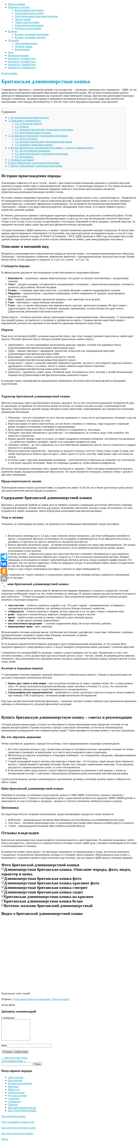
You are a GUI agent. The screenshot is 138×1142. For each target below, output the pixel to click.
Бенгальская (15, 1080)
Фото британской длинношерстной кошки (34, 162)
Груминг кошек (23, 46)
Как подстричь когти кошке (17, 1133)
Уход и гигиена (26, 138)
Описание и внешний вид (24, 120)
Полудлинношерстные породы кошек (36, 16)
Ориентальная (16, 1092)
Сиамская (13, 1098)
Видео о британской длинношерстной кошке (35, 165)
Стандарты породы (28, 123)
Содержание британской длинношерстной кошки (38, 135)
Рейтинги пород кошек (28, 28)
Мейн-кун (14, 1089)
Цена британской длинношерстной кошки (41, 153)
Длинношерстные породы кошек (31, 999)
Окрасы (22, 126)
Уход (10, 52)
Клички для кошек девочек (30, 37)
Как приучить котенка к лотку (18, 1127)
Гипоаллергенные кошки (29, 25)
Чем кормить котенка (13, 1116)
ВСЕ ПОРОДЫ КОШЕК (22, 1110)
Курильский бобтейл (20, 1083)
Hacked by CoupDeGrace (22, 58)
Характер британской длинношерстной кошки (44, 129)
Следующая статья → (13, 1060)
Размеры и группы (18, 7)
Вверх (4, 1139)
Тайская (12, 1104)
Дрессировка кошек (26, 43)
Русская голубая (17, 1095)
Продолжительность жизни (33, 132)
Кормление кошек (18, 55)
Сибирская (14, 1101)
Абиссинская (15, 1077)
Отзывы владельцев (21, 159)
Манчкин (13, 1086)
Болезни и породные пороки (34, 144)
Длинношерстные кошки (29, 13)
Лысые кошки (23, 19)
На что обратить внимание (32, 150)
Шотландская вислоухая (22, 1107)
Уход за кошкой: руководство (17, 1122)
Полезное (13, 40)
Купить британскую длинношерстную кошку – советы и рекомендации (50, 147)
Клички (12, 31)
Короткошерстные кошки (29, 10)
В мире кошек (9, 73)
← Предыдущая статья (14, 1057)
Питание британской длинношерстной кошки (43, 141)
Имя (3, 1045)
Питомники (24, 156)
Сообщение (8, 1017)
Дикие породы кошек (27, 22)
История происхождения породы (28, 117)
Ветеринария (22, 49)
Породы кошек (16, 4)
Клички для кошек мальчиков (32, 34)
